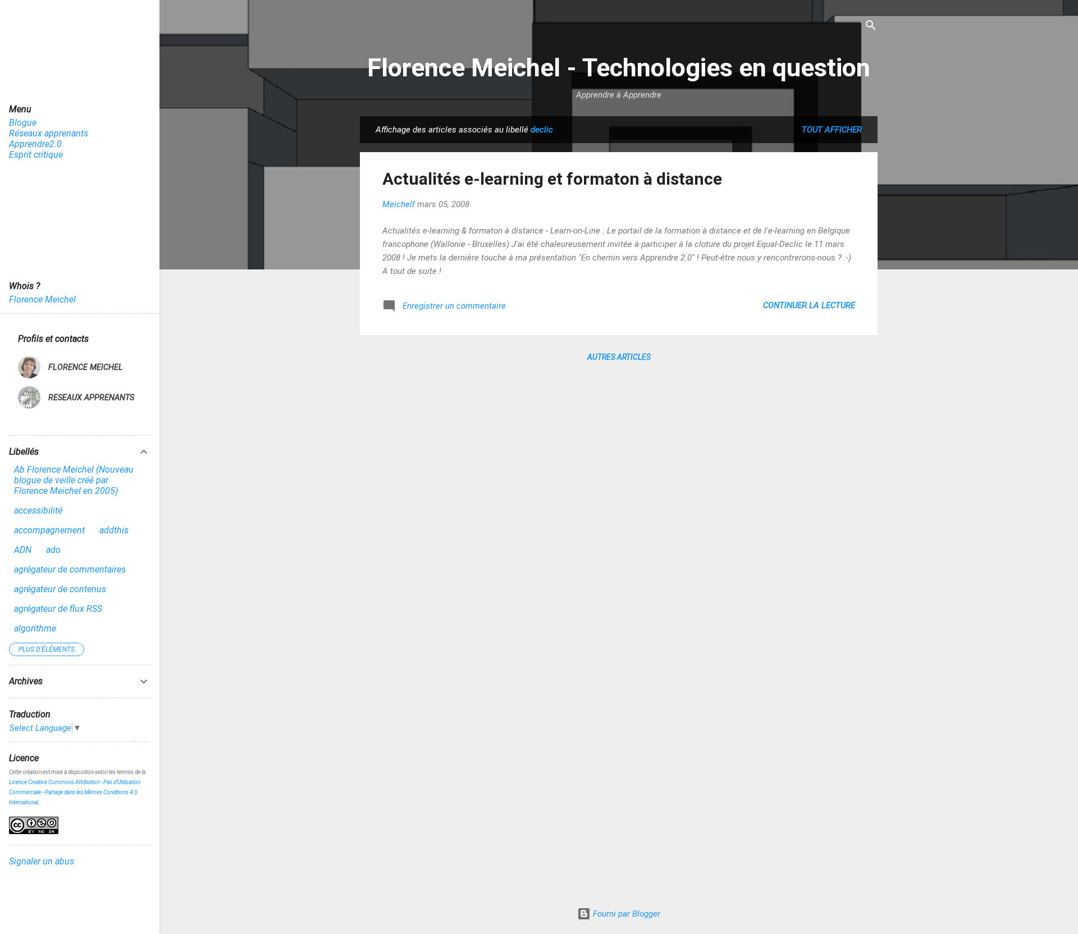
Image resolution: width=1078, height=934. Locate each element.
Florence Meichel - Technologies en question (618, 68)
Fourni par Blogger (625, 914)
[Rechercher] (871, 26)
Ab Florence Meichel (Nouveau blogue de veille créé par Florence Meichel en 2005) (74, 480)
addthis (114, 530)
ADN (22, 549)
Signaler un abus (41, 861)
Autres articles (619, 356)
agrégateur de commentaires (70, 569)
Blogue (22, 122)
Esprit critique (36, 154)
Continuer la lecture (809, 305)
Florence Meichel (42, 299)
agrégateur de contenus (60, 589)
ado (53, 549)
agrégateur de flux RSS (58, 608)
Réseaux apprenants (48, 133)
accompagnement (49, 530)
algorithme (35, 628)
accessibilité (38, 510)
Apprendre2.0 (35, 144)
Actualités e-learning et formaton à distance (552, 179)
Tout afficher (832, 130)
